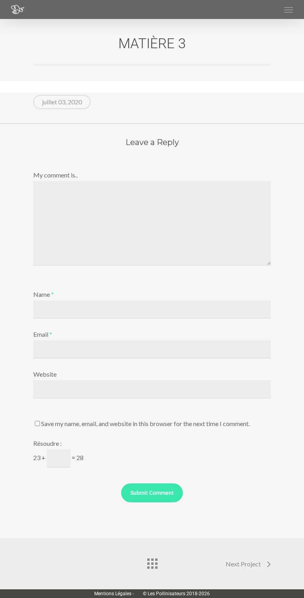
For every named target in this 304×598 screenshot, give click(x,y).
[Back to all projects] (152, 562)
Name (43, 294)
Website (45, 374)
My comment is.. (55, 175)
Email (42, 334)
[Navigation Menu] (288, 9)
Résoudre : (47, 443)
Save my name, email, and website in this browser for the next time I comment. (145, 423)
